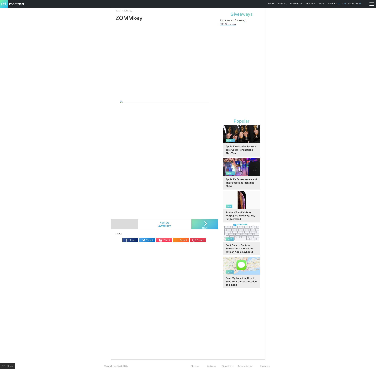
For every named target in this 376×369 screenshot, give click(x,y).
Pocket (200, 240)
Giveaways (265, 366)
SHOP (321, 3)
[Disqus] (164, 321)
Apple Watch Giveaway (233, 20)
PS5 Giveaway (228, 24)
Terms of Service (245, 366)
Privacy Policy (227, 366)
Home (117, 11)
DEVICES (332, 3)
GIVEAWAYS (296, 3)
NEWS (271, 3)
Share (133, 240)
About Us (195, 366)
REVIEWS (310, 3)
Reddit (183, 240)
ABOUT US (353, 3)
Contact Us (211, 366)
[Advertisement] (164, 91)
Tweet (149, 240)
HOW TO (282, 3)
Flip (161, 239)
